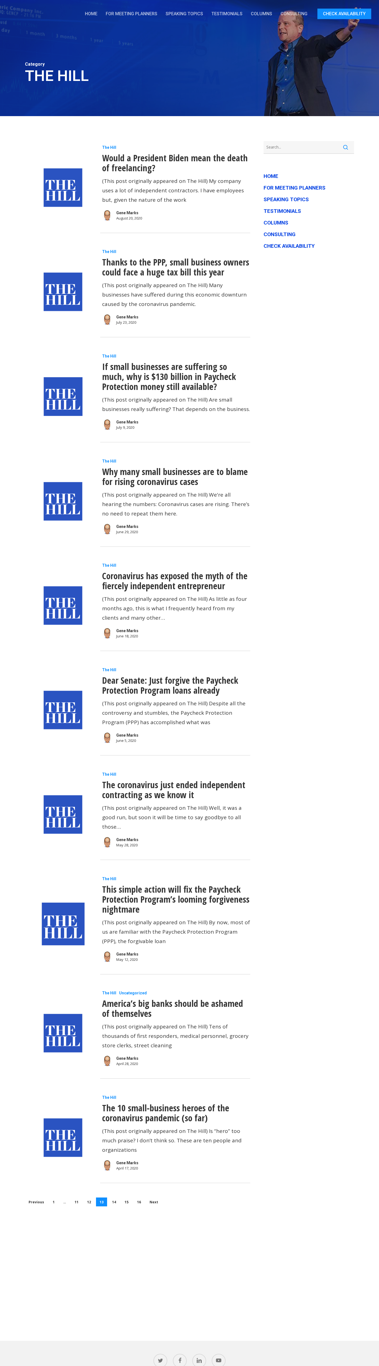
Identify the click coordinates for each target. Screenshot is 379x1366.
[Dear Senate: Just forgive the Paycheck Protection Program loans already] (62, 710)
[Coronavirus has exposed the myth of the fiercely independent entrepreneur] (62, 605)
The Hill (109, 147)
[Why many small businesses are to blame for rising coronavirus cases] (62, 501)
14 (114, 1202)
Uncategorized (133, 993)
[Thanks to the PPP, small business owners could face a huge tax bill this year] (62, 291)
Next (154, 1202)
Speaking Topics (286, 199)
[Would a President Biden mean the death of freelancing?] (62, 187)
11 (77, 1202)
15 (126, 1202)
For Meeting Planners (294, 188)
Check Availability (289, 246)
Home (271, 176)
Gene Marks (127, 213)
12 (89, 1202)
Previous (36, 1202)
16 (139, 1202)
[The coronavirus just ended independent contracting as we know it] (62, 814)
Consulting (279, 234)
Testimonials (282, 211)
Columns (276, 222)
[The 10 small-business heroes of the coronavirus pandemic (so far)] (62, 1137)
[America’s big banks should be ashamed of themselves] (62, 1033)
